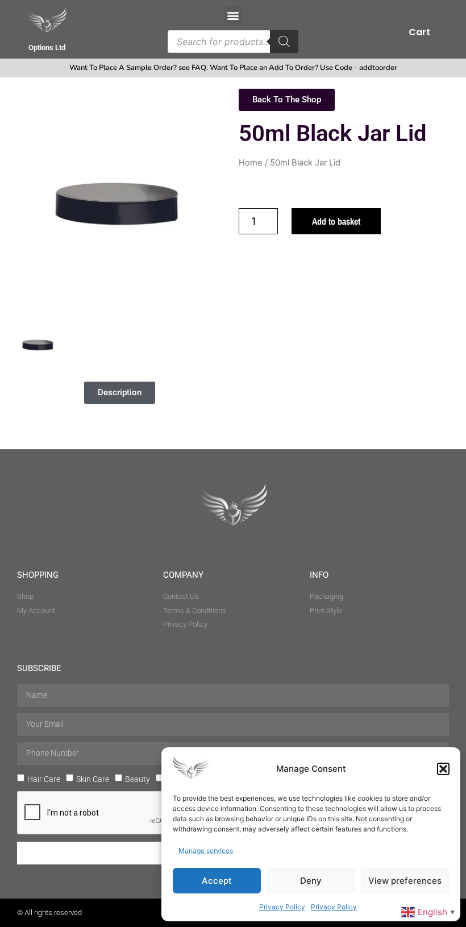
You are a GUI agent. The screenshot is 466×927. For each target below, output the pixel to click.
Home (251, 163)
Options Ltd (46, 47)
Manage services (205, 850)
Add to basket (336, 221)
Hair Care (43, 778)
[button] (443, 769)
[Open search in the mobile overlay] (233, 41)
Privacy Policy (282, 907)
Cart (419, 32)
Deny (311, 880)
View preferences (405, 880)
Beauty (137, 778)
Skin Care (92, 778)
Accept (217, 880)
